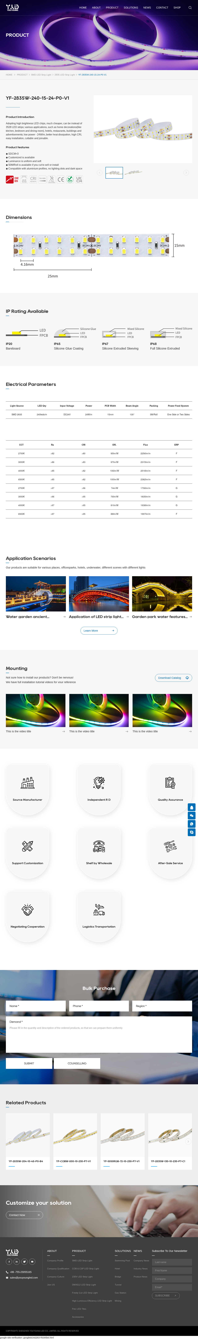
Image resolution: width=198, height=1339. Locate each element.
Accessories (78, 1317)
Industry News (141, 1268)
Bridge (118, 1276)
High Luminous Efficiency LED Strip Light (92, 1301)
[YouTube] (32, 1262)
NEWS (147, 7)
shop (177, 7)
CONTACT (162, 7)
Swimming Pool (122, 1260)
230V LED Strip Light (82, 1276)
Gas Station (120, 1292)
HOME (9, 74)
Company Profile (55, 1260)
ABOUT (96, 7)
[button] (99, 172)
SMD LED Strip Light (41, 74)
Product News (140, 1276)
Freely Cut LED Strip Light (85, 1292)
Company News (141, 1260)
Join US (51, 1284)
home (83, 7)
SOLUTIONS (131, 7)
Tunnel (118, 1284)
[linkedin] (17, 1262)
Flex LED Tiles (79, 1309)
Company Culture (55, 1276)
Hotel (117, 1268)
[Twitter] (24, 1262)
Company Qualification (58, 1268)
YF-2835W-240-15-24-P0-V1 (92, 74)
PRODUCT (112, 7)
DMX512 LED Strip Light (84, 1284)
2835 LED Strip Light (65, 74)
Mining (118, 1301)
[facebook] (9, 1262)
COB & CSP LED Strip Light (85, 1268)
